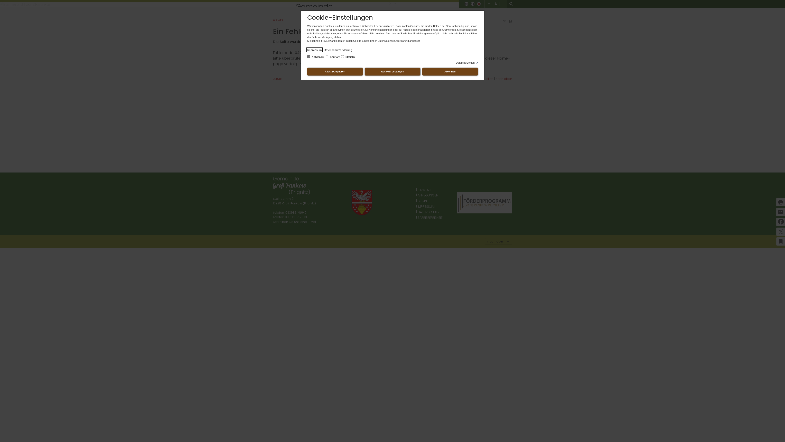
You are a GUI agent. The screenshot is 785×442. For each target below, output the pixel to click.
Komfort (334, 57)
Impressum (314, 50)
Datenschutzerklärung (338, 50)
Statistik (350, 57)
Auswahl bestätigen (392, 71)
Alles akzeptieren (335, 71)
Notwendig (318, 57)
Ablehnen (449, 71)
